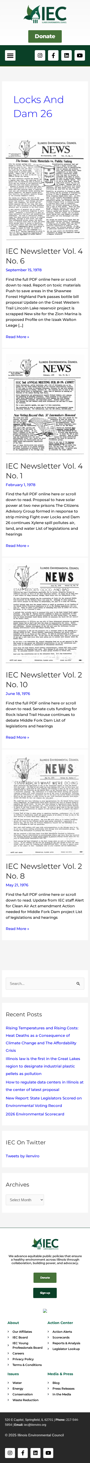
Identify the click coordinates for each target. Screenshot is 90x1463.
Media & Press (60, 1374)
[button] (10, 55)
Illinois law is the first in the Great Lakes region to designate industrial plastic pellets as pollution (43, 1066)
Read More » (17, 336)
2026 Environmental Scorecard (35, 1114)
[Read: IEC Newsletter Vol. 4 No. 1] (45, 404)
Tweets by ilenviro (23, 1156)
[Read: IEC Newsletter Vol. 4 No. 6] (45, 189)
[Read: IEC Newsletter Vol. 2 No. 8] (45, 804)
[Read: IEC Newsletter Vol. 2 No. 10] (45, 613)
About (13, 1323)
